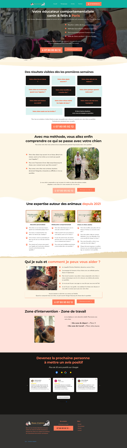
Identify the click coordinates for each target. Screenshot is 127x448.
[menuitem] (55, 4)
